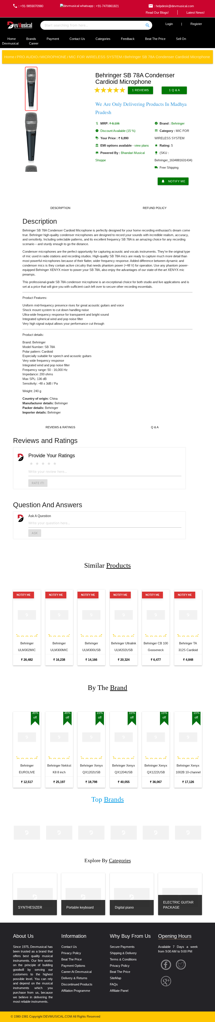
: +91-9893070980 (28, 6)
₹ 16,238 (59, 659)
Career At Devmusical (76, 971)
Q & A (155, 427)
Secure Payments (122, 946)
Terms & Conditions (123, 959)
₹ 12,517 (27, 782)
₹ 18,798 (91, 782)
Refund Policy (154, 208)
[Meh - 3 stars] (43, 463)
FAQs (114, 984)
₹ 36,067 (156, 782)
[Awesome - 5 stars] (55, 463)
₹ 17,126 (188, 782)
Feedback (128, 39)
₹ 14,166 (91, 659)
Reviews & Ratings (60, 427)
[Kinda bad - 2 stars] (37, 463)
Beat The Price (155, 39)
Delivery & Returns (74, 978)
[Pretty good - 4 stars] (49, 463)
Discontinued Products (76, 984)
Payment (53, 39)
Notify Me (173, 181)
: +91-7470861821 (106, 6)
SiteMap (115, 978)
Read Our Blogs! (157, 12)
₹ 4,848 (188, 659)
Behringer (178, 123)
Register (196, 24)
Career (33, 43)
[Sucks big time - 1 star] (31, 463)
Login (169, 24)
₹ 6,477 (156, 659)
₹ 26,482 (27, 659)
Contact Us (77, 39)
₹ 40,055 (124, 782)
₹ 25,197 (59, 782)
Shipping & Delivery (123, 953)
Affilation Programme (75, 990)
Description (60, 208)
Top (107, 799)
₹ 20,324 (124, 659)
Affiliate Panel (119, 990)
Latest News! (195, 12)
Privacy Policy (71, 953)
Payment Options (73, 965)
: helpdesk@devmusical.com (171, 6)
